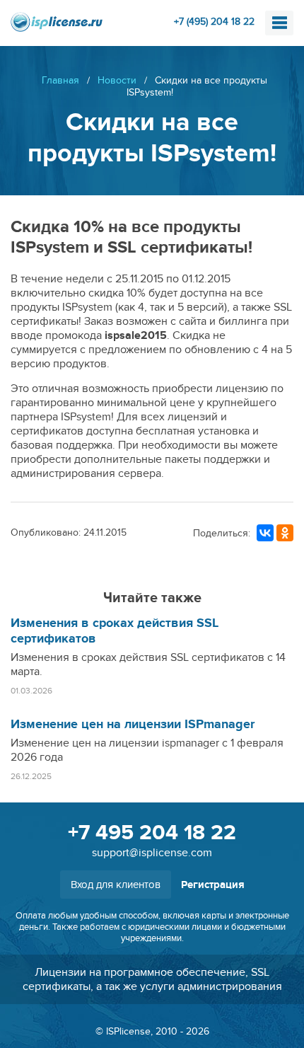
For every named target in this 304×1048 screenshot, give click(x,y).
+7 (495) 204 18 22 (214, 22)
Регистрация (213, 885)
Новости (117, 80)
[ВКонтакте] (265, 532)
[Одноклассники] (284, 532)
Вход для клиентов (115, 884)
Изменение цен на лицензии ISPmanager (133, 724)
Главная (60, 80)
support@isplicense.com (152, 853)
